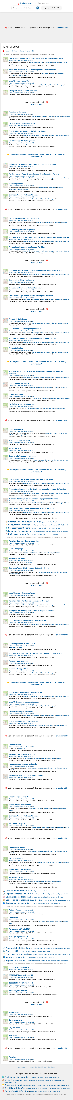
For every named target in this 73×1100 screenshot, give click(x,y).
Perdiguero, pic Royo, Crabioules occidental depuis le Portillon (34, 174)
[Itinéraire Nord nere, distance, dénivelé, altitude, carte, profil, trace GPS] (5, 1037)
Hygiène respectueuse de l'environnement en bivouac (45, 897)
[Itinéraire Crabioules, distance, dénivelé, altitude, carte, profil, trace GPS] (5, 921)
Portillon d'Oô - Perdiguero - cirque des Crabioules (29, 601)
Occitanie (17, 60)
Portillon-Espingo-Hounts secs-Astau (24, 541)
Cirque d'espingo (16, 394)
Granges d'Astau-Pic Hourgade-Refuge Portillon (29, 568)
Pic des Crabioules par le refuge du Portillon (27, 247)
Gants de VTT (12, 951)
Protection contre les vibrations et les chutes (35, 951)
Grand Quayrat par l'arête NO (21, 712)
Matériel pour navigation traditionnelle (49, 522)
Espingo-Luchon (16, 858)
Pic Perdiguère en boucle (19, 383)
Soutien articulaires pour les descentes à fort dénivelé (50, 525)
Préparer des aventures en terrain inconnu (46, 903)
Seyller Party (14, 1028)
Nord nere (13, 1035)
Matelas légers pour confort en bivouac (41, 891)
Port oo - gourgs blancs (18, 661)
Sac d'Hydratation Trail (15, 1088)
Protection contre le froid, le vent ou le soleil (45, 1091)
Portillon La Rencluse (17, 112)
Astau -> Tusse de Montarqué (21, 910)
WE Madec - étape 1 (17, 877)
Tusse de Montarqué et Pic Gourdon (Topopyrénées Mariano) (33, 499)
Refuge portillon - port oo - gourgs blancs (26, 775)
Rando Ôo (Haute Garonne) (20, 805)
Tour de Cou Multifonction (17, 1091)
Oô (33, 60)
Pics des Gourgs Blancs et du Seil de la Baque (27, 131)
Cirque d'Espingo (16, 549)
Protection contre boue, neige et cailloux (44, 534)
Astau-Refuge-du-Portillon (20, 870)
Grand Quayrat (15, 745)
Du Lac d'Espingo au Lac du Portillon (24, 218)
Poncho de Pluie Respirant (18, 948)
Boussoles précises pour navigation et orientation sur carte (50, 900)
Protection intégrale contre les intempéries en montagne (51, 948)
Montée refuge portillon (18, 669)
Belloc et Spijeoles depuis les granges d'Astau (27, 620)
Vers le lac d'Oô (15, 448)
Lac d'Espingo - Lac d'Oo (19, 81)
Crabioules (13, 918)
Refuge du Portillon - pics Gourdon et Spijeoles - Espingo (32, 164)
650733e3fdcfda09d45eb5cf (21, 967)
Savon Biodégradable (16, 897)
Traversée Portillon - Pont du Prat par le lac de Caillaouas (32, 70)
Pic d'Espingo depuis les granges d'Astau (25, 692)
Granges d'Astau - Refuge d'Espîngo (23, 195)
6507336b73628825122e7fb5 (21, 975)
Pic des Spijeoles (16, 184)
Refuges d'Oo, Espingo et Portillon (23, 754)
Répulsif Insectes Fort (16, 893)
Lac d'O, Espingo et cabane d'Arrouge (24, 702)
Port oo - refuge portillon (19, 440)
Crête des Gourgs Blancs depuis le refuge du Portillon (31, 296)
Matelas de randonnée (16, 890)
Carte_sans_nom (16, 1020)
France (11, 60)
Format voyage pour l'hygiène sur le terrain (45, 528)
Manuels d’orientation (16, 957)
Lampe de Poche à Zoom (19, 531)
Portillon (12, 1057)
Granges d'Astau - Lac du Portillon (23, 91)
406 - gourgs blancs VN (18, 937)
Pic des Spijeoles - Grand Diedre (22, 644)
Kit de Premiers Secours (16, 1080)
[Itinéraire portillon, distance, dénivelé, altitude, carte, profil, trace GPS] (5, 1059)
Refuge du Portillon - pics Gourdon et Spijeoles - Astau (31, 611)
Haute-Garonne (26, 60)
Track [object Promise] (18, 991)
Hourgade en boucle (17, 847)
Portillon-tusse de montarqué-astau (24, 721)
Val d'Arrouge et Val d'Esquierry (22, 141)
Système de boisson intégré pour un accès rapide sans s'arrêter (48, 1088)
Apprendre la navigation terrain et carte (41, 957)
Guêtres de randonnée (18, 534)
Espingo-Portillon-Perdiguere (21, 280)
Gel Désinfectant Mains (19, 528)
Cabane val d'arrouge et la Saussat (23, 456)
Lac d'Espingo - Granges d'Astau (22, 123)
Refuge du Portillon (17, 558)
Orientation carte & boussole (21, 522)
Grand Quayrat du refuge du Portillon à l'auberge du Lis (31, 508)
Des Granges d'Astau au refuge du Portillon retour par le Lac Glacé (36, 58)
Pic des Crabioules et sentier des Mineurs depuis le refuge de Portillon (37, 489)
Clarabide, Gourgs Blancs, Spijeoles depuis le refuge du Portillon (35, 270)
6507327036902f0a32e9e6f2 (21, 983)
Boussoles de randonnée (17, 900)
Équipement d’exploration (18, 903)
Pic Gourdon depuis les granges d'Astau (25, 329)
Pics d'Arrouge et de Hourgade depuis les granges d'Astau (32, 338)
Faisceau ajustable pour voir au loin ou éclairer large (50, 531)
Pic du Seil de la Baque (18, 319)
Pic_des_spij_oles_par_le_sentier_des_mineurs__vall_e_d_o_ (36, 653)
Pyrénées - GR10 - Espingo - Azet (22, 404)
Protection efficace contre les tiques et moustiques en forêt (48, 894)
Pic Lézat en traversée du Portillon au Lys (26, 288)
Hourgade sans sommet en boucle (23, 764)
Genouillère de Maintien (19, 525)
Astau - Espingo (15, 1012)
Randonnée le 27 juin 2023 (19, 929)
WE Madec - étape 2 (17, 824)
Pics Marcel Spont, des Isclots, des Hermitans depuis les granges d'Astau (39, 237)
